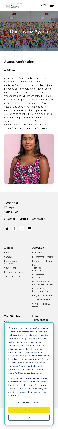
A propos (9, 247)
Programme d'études (42, 295)
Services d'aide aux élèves (41, 305)
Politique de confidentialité (27, 373)
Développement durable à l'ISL (11, 262)
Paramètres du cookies (29, 402)
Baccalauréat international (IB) (40, 289)
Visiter (24, 219)
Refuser (29, 417)
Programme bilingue (42, 261)
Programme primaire (42, 257)
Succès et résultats (41, 299)
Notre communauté (40, 318)
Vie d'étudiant (12, 316)
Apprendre (38, 247)
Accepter (29, 410)
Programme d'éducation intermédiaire (38, 268)
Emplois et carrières (14, 272)
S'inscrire (10, 219)
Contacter (38, 219)
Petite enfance (39, 253)
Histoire (8, 253)
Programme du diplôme (39, 276)
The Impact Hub (12, 276)
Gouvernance (10, 268)
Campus (8, 257)
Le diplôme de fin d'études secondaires (42, 283)
